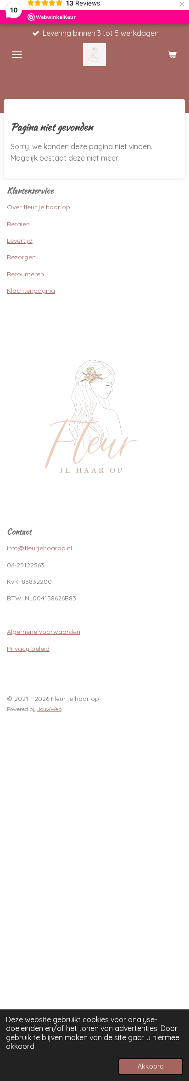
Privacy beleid (28, 648)
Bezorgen (21, 257)
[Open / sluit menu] (17, 54)
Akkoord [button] (151, 1066)
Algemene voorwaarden (43, 631)
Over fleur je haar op (38, 207)
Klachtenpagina (31, 290)
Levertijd (20, 240)
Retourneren (25, 274)
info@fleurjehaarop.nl (39, 548)
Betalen (18, 224)
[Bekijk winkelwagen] (172, 54)
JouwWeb (49, 709)
